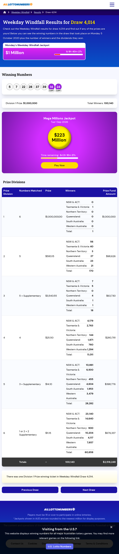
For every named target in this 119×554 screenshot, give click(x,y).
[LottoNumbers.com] (4, 12)
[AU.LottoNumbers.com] (17, 7)
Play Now (59, 165)
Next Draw (89, 490)
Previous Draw (30, 490)
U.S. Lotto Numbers (59, 546)
